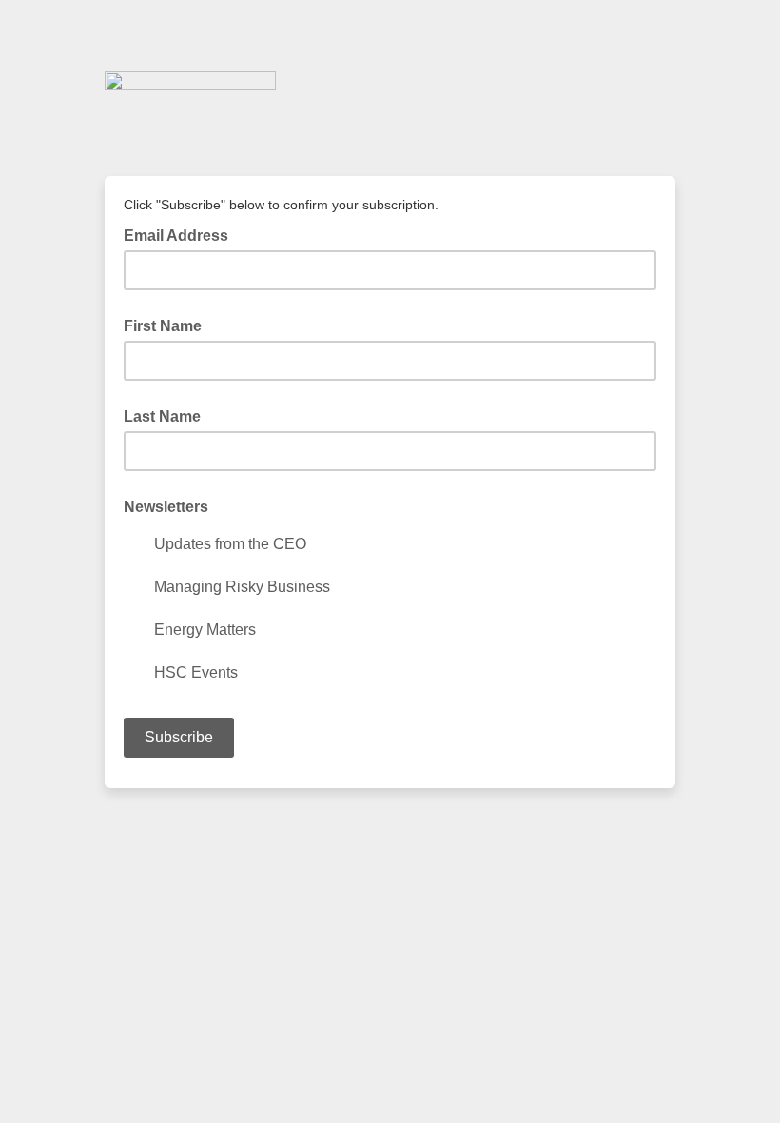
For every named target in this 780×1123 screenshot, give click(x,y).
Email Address (182, 234)
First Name (163, 326)
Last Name (162, 416)
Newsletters (166, 507)
